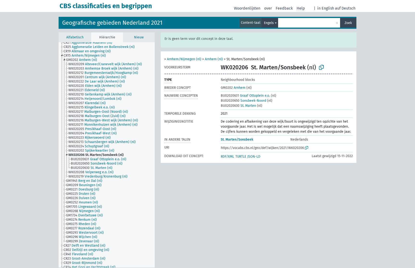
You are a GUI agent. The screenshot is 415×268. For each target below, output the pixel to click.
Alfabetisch (75, 37)
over (268, 8)
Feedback (284, 8)
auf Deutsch (345, 8)
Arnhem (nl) (214, 59)
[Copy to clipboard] (321, 67)
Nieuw (139, 37)
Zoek (348, 23)
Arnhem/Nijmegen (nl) (184, 59)
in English (325, 8)
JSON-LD (253, 157)
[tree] (107, 155)
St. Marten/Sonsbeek (237, 139)
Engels (269, 23)
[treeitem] (89, 43)
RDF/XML (227, 157)
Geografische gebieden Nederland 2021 (112, 22)
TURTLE (240, 157)
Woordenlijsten (247, 8)
